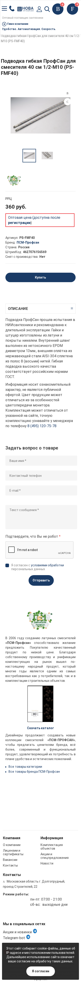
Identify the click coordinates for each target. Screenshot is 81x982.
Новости (46, 863)
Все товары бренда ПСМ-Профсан (34, 771)
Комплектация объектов (51, 846)
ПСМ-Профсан (28, 242)
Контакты (10, 865)
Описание (18, 309)
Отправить (41, 580)
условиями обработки (47, 565)
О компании (11, 845)
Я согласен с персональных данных (37, 567)
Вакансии (10, 860)
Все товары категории (25, 766)
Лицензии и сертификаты (13, 852)
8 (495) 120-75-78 (41, 426)
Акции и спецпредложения (54, 856)
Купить (40, 277)
